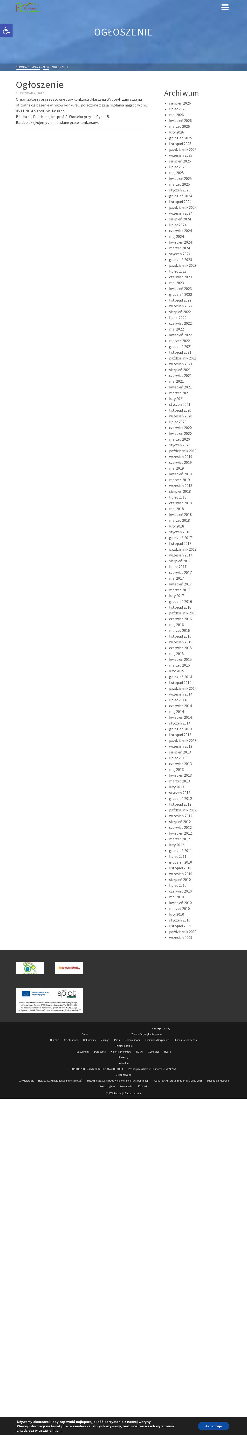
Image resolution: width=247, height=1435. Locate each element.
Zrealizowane (123, 1074)
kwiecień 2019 (180, 473)
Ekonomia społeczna (185, 1040)
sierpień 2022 (180, 311)
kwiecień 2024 (180, 242)
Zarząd (105, 1040)
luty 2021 (176, 398)
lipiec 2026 (177, 108)
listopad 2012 (180, 804)
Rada (117, 1040)
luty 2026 (176, 132)
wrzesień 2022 (180, 305)
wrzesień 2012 (180, 815)
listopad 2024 (180, 201)
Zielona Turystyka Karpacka (147, 1034)
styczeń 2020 (179, 445)
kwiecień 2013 (180, 775)
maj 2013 (176, 769)
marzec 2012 (179, 839)
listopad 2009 (180, 925)
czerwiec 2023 (180, 276)
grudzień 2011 (180, 850)
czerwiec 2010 (180, 891)
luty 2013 (176, 786)
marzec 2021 (179, 392)
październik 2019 (183, 450)
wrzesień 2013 (180, 746)
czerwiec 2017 (180, 572)
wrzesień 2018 (180, 485)
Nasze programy (161, 1028)
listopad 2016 (180, 607)
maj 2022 (176, 329)
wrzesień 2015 (180, 642)
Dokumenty (89, 1040)
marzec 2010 (179, 908)
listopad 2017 (180, 543)
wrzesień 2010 (180, 873)
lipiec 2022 (177, 317)
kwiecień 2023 (180, 288)
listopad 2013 (180, 734)
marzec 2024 (179, 248)
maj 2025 (176, 172)
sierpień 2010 (180, 879)
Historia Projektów (121, 1051)
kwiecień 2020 (180, 433)
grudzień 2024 (180, 195)
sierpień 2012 (180, 821)
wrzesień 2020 (180, 416)
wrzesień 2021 (180, 363)
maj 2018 (176, 508)
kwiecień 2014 (180, 717)
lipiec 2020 (177, 421)
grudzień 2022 (180, 294)
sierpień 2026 (180, 103)
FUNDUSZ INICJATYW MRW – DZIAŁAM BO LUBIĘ (97, 1069)
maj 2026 (176, 114)
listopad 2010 (180, 867)
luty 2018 (176, 526)
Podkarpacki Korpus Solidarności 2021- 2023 (177, 1080)
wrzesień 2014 (180, 694)
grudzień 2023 (180, 259)
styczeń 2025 (179, 190)
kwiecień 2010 (180, 902)
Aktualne (123, 1063)
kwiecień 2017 (180, 584)
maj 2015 (176, 653)
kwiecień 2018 (180, 514)
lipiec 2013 (177, 757)
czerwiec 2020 (180, 427)
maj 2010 (176, 896)
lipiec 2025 (177, 166)
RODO (139, 1051)
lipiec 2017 (177, 566)
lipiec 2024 (177, 224)
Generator (153, 1051)
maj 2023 (176, 282)
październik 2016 (183, 613)
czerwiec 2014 (180, 705)
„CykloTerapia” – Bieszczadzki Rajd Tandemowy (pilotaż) (50, 1080)
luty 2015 (176, 670)
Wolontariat (126, 1086)
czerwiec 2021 (180, 375)
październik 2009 (183, 931)
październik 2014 (183, 688)
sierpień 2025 (180, 161)
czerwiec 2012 (180, 827)
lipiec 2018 (177, 497)
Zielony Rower (132, 1040)
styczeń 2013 (179, 792)
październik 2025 (183, 149)
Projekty (123, 1057)
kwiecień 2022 (180, 334)
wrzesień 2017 (180, 555)
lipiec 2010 (177, 885)
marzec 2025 (179, 184)
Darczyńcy (100, 1051)
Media (167, 1051)
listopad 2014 (180, 682)
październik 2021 (183, 358)
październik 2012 (183, 810)
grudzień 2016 (180, 601)
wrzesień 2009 (180, 937)
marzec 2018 (179, 520)
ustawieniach (50, 1430)
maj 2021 (176, 381)
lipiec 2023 (177, 271)
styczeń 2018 (179, 531)
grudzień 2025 (180, 137)
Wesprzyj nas (107, 1086)
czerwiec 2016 (180, 618)
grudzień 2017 (180, 537)
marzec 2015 (179, 665)
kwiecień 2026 (180, 120)
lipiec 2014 (177, 699)
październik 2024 (183, 207)
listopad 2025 (180, 143)
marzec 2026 (179, 126)
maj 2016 (176, 624)
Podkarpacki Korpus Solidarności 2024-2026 (152, 1069)
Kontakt (142, 1086)
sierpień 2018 (180, 491)
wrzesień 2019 (180, 456)
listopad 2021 (180, 352)
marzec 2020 (179, 439)
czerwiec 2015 (180, 647)
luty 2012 (176, 844)
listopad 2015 (180, 636)
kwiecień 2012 (180, 833)
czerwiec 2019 (180, 462)
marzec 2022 (179, 340)
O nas (85, 1034)
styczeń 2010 (179, 920)
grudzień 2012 (180, 798)
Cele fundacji (71, 1040)
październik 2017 (183, 549)
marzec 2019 (179, 479)
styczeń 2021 (179, 404)
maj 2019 (176, 468)
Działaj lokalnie (123, 1046)
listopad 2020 (180, 410)
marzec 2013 (179, 781)
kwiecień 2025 (180, 178)
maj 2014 (176, 711)
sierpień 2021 (180, 369)
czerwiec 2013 (180, 763)
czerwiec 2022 (180, 323)
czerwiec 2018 (180, 502)
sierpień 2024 (180, 219)
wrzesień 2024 (180, 213)
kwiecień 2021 (180, 387)
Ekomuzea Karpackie (157, 1040)
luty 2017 (176, 595)
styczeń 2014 (179, 723)
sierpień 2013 (180, 752)
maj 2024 (176, 236)
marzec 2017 (179, 589)
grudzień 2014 (180, 676)
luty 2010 (176, 914)
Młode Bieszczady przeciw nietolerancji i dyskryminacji (118, 1080)
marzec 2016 (179, 630)
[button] (6, 30)
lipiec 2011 (177, 856)
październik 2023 (183, 265)
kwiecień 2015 (180, 659)
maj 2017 (176, 578)
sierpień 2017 (180, 560)
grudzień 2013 (180, 728)
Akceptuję (213, 1426)
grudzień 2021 (180, 346)
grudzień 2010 (180, 862)
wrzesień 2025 (180, 155)
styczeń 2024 (179, 253)
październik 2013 (183, 740)
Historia (54, 1040)
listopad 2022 (180, 300)
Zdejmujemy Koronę (218, 1080)
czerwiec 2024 (180, 230)
